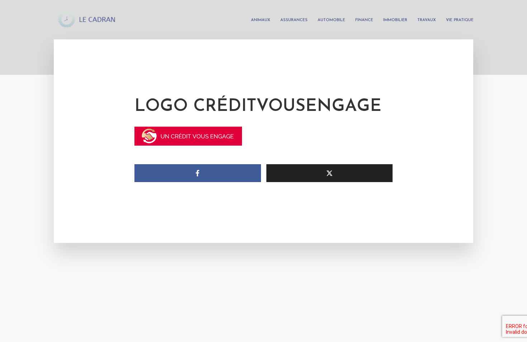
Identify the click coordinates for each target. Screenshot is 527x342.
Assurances (294, 20)
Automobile (331, 20)
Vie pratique (460, 20)
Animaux (260, 20)
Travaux (426, 20)
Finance (364, 20)
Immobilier (395, 20)
